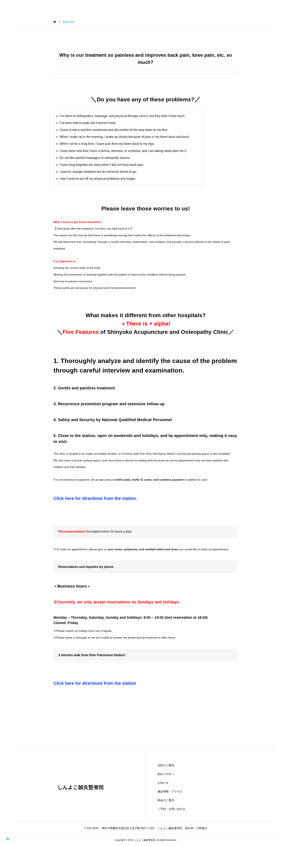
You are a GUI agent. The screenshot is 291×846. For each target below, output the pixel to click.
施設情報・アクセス (170, 791)
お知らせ (163, 782)
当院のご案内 (166, 765)
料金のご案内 (166, 800)
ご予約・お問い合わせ (171, 809)
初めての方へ (166, 774)
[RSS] (8, 838)
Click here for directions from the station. (95, 498)
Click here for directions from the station (94, 683)
